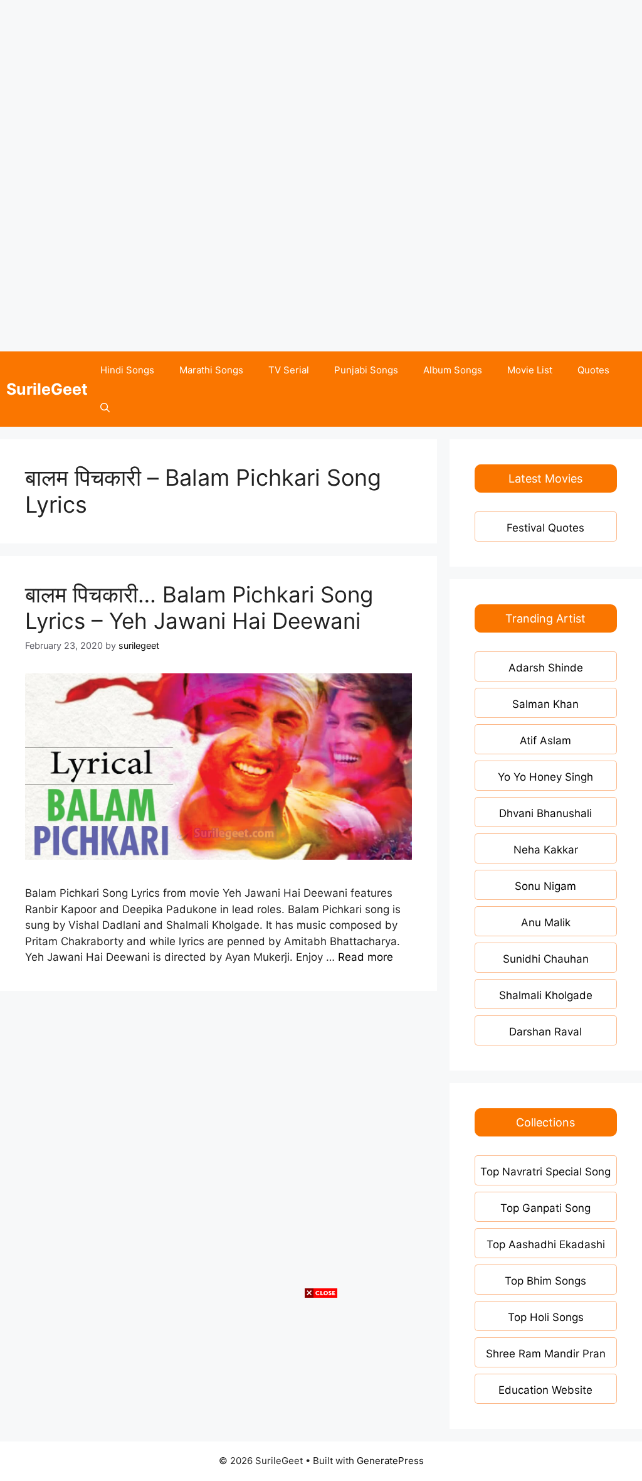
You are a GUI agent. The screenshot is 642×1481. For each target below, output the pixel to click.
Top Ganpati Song (545, 1208)
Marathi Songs (211, 370)
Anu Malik (546, 922)
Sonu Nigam (545, 886)
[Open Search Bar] (105, 408)
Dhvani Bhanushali (545, 813)
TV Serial (288, 370)
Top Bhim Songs (545, 1281)
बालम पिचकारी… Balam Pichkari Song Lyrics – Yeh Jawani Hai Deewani (199, 607)
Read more (365, 957)
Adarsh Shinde (545, 667)
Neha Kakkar (545, 849)
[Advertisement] (321, 88)
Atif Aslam (545, 740)
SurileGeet (47, 389)
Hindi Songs (127, 370)
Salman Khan (545, 704)
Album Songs (452, 370)
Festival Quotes (545, 527)
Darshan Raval (545, 1031)
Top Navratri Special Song (545, 1171)
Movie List (529, 370)
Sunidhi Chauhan (546, 959)
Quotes (593, 370)
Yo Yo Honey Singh (545, 777)
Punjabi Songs (366, 370)
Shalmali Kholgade (545, 995)
